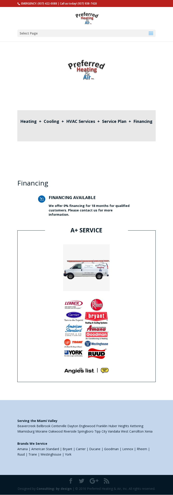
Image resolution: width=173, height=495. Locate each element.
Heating (28, 121)
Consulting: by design (54, 488)
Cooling (51, 121)
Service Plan (114, 121)
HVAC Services (80, 121)
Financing (143, 121)
